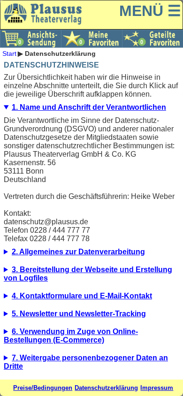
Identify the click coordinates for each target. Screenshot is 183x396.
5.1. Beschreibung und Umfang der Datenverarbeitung (91, 316)
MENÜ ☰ (150, 10)
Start (9, 53)
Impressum (156, 387)
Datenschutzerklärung (106, 387)
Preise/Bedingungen (42, 387)
